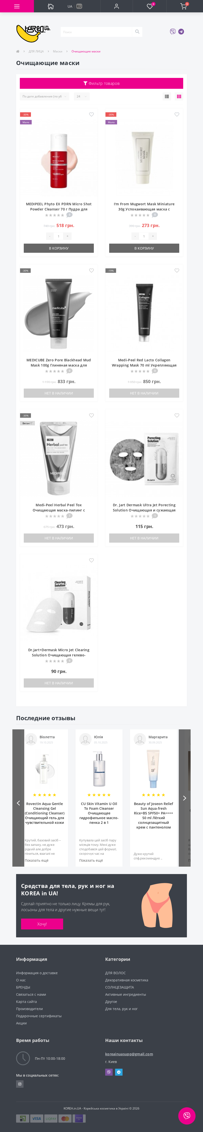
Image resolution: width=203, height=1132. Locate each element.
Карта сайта (26, 1001)
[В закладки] (91, 115)
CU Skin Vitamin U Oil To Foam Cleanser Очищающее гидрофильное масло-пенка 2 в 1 (99, 813)
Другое (111, 1001)
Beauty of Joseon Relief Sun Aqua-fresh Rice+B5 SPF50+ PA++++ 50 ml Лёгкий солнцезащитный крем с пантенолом (153, 815)
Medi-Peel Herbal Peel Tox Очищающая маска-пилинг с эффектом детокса (59, 510)
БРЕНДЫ (23, 987)
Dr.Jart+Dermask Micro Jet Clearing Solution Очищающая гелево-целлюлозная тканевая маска (58, 655)
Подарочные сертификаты (39, 1016)
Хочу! (42, 924)
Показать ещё (37, 860)
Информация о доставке (37, 972)
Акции (21, 1023)
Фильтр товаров (103, 83)
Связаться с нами (31, 994)
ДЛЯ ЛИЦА (36, 51)
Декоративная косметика (126, 980)
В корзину (59, 248)
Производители (29, 1008)
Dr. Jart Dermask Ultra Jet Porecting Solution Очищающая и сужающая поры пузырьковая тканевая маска (144, 510)
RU (79, 6)
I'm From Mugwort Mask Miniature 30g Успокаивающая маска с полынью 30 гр (144, 209)
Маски (57, 51)
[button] (116, 6)
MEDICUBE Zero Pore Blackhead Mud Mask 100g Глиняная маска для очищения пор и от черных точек (58, 365)
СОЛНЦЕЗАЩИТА (119, 987)
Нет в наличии (59, 393)
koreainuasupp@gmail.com (129, 1054)
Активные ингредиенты (125, 994)
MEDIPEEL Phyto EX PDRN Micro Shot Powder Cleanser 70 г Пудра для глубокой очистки (59, 209)
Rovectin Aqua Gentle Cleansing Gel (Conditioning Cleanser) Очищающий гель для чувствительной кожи (44, 813)
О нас (21, 980)
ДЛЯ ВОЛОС (115, 972)
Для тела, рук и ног (121, 1008)
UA (70, 6)
